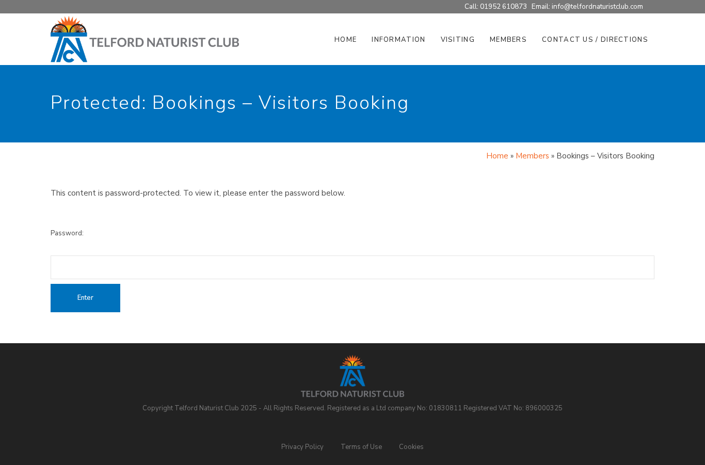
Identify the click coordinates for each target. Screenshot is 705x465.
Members (532, 156)
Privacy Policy (302, 447)
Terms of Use (361, 447)
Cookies (411, 447)
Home (497, 156)
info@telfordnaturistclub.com (597, 6)
